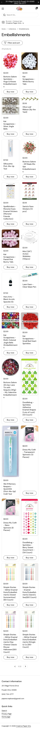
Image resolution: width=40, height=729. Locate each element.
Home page (6, 717)
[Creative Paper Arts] (19, 8)
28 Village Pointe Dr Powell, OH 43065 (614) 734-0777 (20, 2)
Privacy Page (6, 714)
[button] (36, 8)
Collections (12, 29)
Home (4, 29)
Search (4, 710)
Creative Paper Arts (23, 726)
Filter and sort (14, 43)
